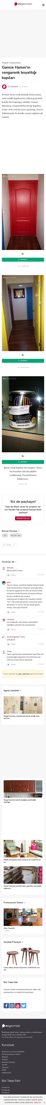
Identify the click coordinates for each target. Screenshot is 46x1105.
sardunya (10, 619)
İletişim (5, 1059)
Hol (5, 535)
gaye (9, 582)
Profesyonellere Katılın (11, 1054)
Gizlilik (4, 1065)
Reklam (5, 1057)
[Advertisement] (23, 30)
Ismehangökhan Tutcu (16, 637)
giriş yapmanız (24, 674)
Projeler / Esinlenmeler (11, 63)
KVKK (4, 1070)
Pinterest (5, 1093)
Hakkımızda (6, 1073)
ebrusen (10, 567)
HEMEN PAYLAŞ (23, 518)
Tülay (9, 651)
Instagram (6, 1090)
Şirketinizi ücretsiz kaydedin (13, 1052)
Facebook (6, 1087)
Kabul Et (37, 1102)
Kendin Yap (15, 535)
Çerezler (5, 1067)
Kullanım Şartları (8, 1062)
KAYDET (24, 259)
